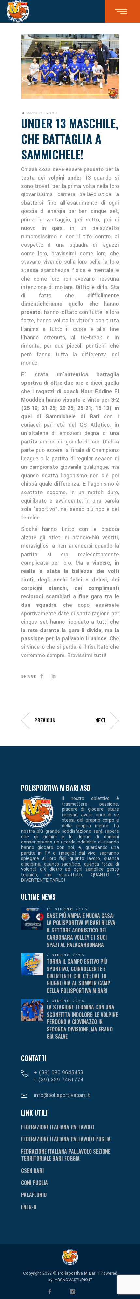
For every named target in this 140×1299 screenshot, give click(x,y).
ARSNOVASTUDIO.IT (72, 1280)
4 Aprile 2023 (40, 113)
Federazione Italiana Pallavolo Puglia (66, 1139)
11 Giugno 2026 (67, 909)
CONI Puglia (34, 1183)
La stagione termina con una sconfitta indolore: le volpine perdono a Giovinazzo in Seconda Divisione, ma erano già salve (82, 1021)
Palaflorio (34, 1195)
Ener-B (28, 1207)
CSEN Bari (32, 1171)
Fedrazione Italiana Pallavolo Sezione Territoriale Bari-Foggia (65, 1154)
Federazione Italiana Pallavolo (57, 1127)
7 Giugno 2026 (66, 955)
